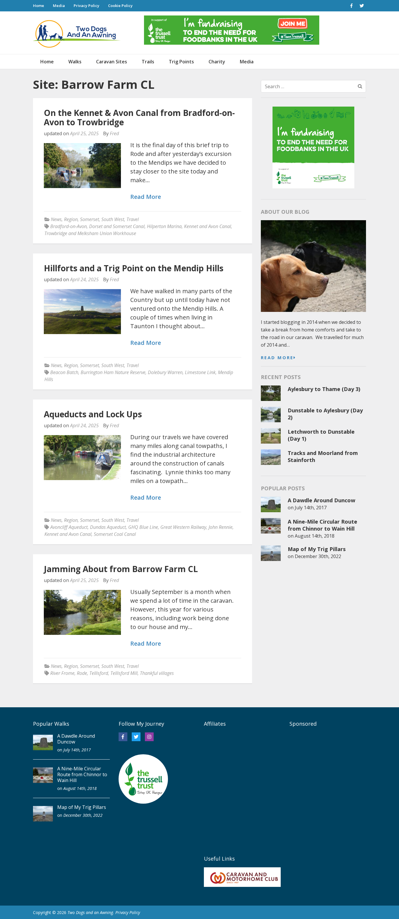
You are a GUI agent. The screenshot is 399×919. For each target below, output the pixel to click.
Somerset (89, 219)
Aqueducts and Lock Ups (93, 414)
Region (71, 219)
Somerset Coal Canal (115, 534)
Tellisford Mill (124, 673)
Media (59, 5)
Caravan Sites (111, 61)
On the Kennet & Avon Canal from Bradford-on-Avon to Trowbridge (139, 117)
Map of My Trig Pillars (317, 549)
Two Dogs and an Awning (90, 912)
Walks (74, 61)
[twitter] (361, 5)
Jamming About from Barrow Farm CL (121, 568)
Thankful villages (157, 673)
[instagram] (149, 736)
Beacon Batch (64, 372)
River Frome (62, 673)
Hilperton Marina (164, 226)
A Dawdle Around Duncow (321, 500)
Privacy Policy (86, 5)
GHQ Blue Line (143, 527)
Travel (132, 219)
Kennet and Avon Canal (207, 226)
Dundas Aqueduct (108, 527)
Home (38, 5)
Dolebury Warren (165, 372)
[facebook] (351, 5)
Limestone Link (200, 372)
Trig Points (181, 61)
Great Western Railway (183, 527)
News (56, 219)
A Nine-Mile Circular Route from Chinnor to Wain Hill (322, 525)
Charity (217, 61)
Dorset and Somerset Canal (117, 226)
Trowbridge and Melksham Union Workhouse (90, 233)
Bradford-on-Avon (68, 226)
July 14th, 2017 (311, 507)
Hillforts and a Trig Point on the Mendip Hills (133, 268)
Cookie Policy (120, 5)
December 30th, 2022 (318, 556)
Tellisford (98, 673)
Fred (114, 133)
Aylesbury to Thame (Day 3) (324, 388)
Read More (145, 197)
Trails (148, 61)
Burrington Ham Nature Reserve (113, 372)
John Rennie (221, 527)
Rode (82, 673)
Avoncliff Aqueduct (69, 527)
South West (112, 219)
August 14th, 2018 (314, 536)
